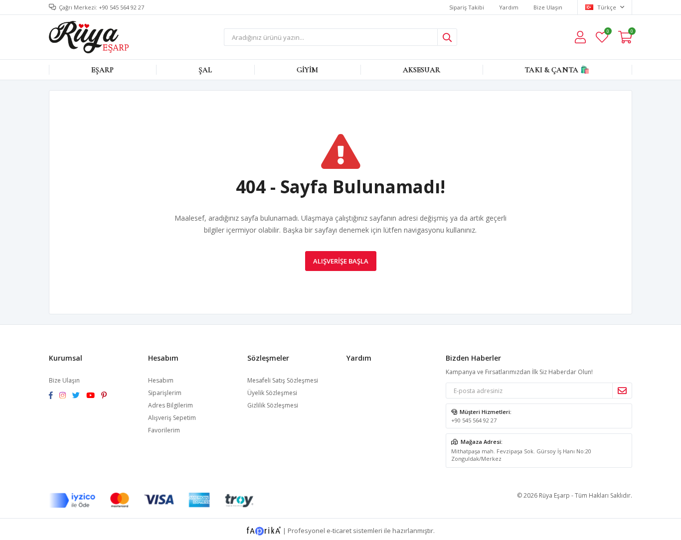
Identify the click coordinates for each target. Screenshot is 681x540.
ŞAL (205, 69)
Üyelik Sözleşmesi (272, 393)
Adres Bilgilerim (170, 405)
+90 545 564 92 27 (474, 420)
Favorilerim (607, 32)
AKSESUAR (421, 69)
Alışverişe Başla (340, 261)
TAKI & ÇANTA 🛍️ (557, 69)
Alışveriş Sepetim (172, 417)
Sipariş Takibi (466, 7)
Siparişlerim (164, 393)
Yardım (508, 7)
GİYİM (308, 69)
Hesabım (160, 380)
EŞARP (102, 69)
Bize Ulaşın (547, 7)
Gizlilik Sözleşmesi (272, 405)
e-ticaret (339, 530)
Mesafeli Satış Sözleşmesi (282, 380)
